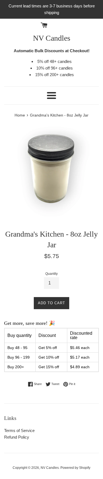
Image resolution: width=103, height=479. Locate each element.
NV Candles (51, 38)
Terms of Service (19, 430)
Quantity (51, 274)
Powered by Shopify (75, 468)
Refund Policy (16, 437)
